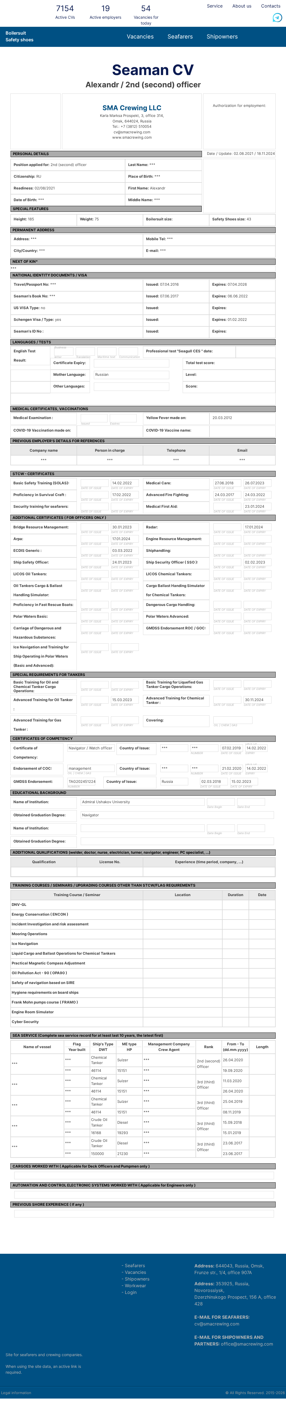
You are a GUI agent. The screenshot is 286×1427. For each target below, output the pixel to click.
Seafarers (180, 36)
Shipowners (222, 36)
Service (215, 6)
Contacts (270, 6)
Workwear (135, 1285)
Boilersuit (16, 33)
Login (131, 1292)
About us (241, 6)
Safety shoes (20, 39)
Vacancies (140, 36)
